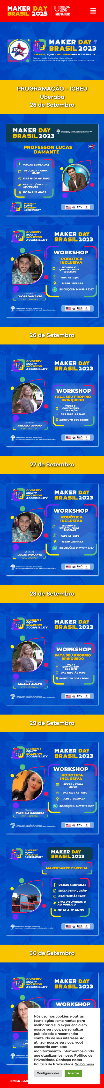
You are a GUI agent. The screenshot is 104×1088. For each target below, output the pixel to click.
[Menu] (93, 11)
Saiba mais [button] (84, 1064)
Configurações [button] (48, 1073)
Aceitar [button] (73, 1073)
